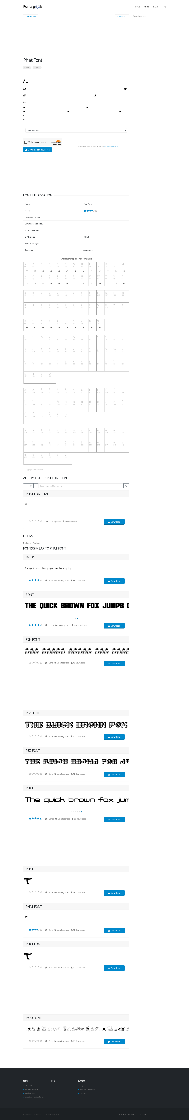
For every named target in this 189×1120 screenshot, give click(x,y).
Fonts (146, 7)
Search (156, 7)
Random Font (30, 1093)
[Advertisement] (76, 39)
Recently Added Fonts (33, 1089)
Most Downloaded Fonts (34, 1097)
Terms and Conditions (111, 146)
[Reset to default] (126, 485)
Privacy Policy (142, 1114)
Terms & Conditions (127, 1114)
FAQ (81, 1086)
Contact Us (84, 1093)
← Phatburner (30, 16)
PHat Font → (122, 16)
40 (30, 486)
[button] (75, 618)
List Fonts (28, 1086)
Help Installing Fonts (87, 1089)
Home (137, 7)
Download (115, 521)
